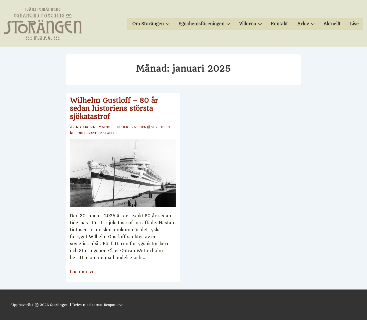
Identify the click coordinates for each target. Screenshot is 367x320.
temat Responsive (107, 305)
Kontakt (279, 23)
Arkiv (303, 23)
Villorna (247, 23)
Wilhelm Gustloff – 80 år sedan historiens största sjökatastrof (114, 108)
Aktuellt (332, 23)
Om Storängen (148, 23)
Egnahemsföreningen (201, 23)
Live (354, 23)
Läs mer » (82, 271)
